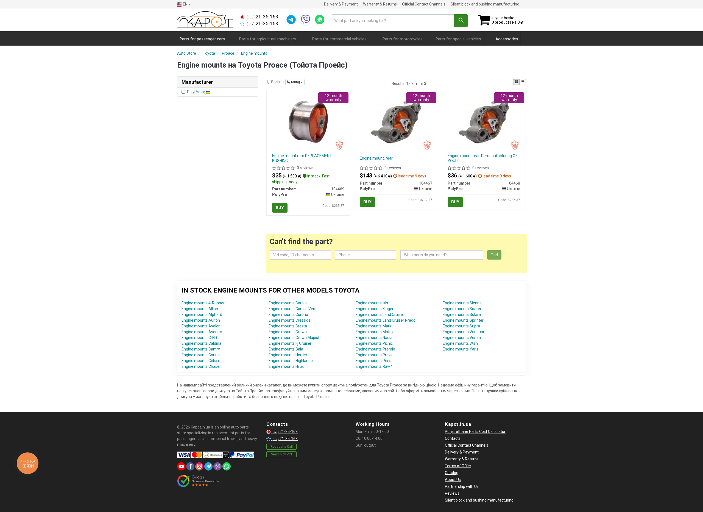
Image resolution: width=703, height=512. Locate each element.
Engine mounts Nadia (374, 337)
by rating (294, 82)
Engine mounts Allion (200, 309)
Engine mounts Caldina (201, 343)
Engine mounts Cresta (288, 326)
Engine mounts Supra (461, 326)
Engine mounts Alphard (202, 314)
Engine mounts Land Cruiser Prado (385, 320)
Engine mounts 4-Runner (203, 303)
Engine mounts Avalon (201, 326)
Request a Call (281, 447)
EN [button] (185, 4)
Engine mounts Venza (462, 337)
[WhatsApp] (319, 19)
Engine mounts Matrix (375, 332)
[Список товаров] (522, 82)
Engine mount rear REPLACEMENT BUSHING (302, 158)
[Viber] (305, 19)
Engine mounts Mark (373, 326)
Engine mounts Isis (372, 303)
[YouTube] (181, 466)
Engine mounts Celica (200, 360)
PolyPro (196, 92)
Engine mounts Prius (373, 360)
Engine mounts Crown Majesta (295, 337)
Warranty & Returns (380, 4)
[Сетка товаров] (516, 82)
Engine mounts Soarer (462, 309)
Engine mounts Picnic (374, 343)
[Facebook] (190, 466)
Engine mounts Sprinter (463, 320)
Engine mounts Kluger (375, 309)
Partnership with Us (462, 486)
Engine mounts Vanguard (465, 332)
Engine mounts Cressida (290, 320)
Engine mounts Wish (460, 343)
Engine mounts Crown (288, 332)
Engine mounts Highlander (291, 360)
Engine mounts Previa (375, 355)
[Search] (461, 20)
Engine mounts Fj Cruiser (290, 343)
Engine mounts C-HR (199, 337)
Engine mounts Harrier (288, 355)
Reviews (452, 493)
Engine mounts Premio (375, 349)
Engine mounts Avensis (202, 332)
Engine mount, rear (376, 158)
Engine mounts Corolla (288, 303)
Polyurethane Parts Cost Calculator (475, 431)
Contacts (453, 438)
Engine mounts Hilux (286, 366)
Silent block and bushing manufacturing (485, 4)
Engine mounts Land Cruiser (380, 314)
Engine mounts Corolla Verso (294, 309)
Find (494, 255)
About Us (453, 479)
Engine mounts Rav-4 (374, 366)
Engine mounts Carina (201, 355)
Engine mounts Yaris (460, 349)
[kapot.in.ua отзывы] (198, 481)
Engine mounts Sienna (462, 303)
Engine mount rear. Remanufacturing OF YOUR (482, 158)
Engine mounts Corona (288, 314)
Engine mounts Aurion (201, 320)
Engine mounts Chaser (201, 366)
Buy (280, 207)
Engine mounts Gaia (286, 349)
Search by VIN (281, 454)
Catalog (451, 473)
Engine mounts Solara (462, 314)
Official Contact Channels (423, 4)
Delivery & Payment (341, 4)
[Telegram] (291, 19)
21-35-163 (262, 17)
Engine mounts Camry (201, 349)
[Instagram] (199, 466)
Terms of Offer (458, 466)
